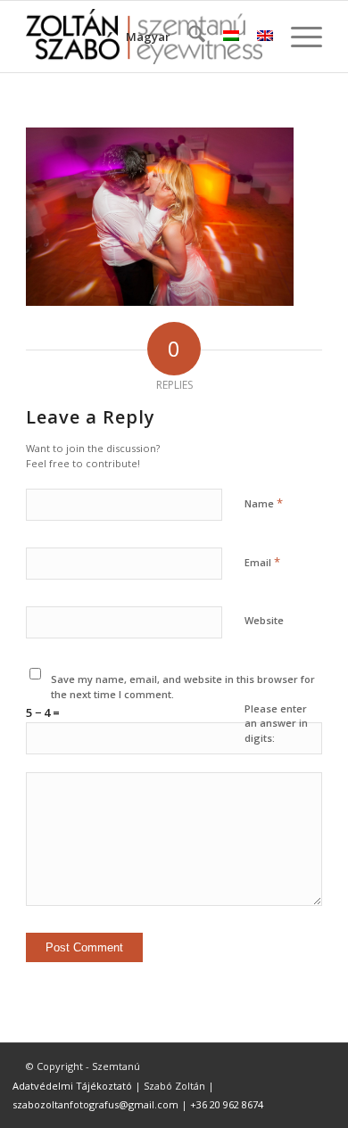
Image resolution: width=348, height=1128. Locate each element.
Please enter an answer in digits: (276, 723)
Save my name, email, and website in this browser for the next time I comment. (183, 686)
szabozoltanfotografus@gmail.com (95, 1104)
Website (264, 620)
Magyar (148, 37)
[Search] (187, 36)
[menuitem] (187, 36)
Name (263, 503)
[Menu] (297, 36)
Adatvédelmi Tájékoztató (72, 1085)
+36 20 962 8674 (226, 1104)
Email (262, 562)
